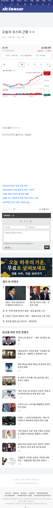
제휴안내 (16, 493)
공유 (14, 209)
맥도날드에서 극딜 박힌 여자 (15, 186)
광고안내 (23, 493)
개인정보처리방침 (42, 493)
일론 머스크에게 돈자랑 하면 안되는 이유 (20, 198)
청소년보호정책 (10, 495)
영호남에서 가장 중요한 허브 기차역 (18, 190)
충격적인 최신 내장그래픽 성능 (16, 202)
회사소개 (8, 493)
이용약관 (31, 493)
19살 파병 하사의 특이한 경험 (16, 194)
